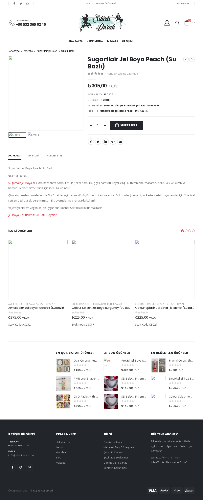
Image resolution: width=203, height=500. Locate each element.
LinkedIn (105, 141)
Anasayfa (14, 51)
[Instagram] (27, 3)
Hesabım (61, 452)
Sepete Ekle (128, 125)
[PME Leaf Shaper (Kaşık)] (63, 383)
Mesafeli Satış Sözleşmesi (119, 447)
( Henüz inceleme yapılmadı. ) (122, 73)
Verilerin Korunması (115, 468)
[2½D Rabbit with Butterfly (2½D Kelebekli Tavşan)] (63, 401)
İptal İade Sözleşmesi (116, 457)
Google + (113, 141)
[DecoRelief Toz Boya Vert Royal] (158, 383)
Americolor (15, 304)
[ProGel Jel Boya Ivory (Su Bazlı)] (110, 365)
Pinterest (20, 467)
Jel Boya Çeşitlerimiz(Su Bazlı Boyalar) (32, 215)
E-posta (120, 141)
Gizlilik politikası (113, 442)
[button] (182, 230)
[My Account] (167, 22)
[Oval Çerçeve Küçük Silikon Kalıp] (63, 365)
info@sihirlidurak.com (21, 455)
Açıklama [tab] (14, 155)
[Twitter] (21, 3)
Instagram (29, 467)
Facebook (91, 141)
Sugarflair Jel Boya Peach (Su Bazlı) (123, 111)
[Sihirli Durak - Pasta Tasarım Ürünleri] (101, 22)
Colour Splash (80, 304)
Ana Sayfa (75, 41)
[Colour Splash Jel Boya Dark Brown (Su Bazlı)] (158, 401)
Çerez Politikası (112, 452)
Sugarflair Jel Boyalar (21, 183)
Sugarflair (111, 105)
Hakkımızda (95, 41)
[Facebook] (14, 3)
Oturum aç (183, 3)
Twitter (98, 141)
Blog (58, 457)
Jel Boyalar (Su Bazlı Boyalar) (140, 105)
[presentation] (9, 93)
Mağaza (112, 41)
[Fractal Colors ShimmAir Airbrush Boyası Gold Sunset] (158, 365)
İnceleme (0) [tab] (54, 155)
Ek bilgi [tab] (33, 155)
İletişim (127, 41)
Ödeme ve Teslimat (115, 462)
